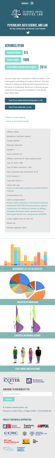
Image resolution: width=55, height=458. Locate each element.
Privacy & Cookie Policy (12, 411)
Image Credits (30, 411)
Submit (9, 399)
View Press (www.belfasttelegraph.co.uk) (26, 100)
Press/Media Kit (44, 411)
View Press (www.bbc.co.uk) (20, 107)
